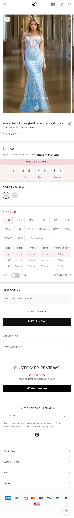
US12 (66, 220)
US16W (31, 229)
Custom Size (37, 238)
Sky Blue (6, 195)
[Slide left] (30, 119)
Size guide (60, 275)
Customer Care (11, 462)
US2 (8, 220)
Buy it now (37, 321)
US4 (19, 220)
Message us (11, 290)
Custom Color (14, 195)
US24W (8, 238)
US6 (31, 220)
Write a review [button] (37, 388)
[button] (4, 4)
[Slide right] (44, 119)
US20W (55, 229)
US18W (43, 229)
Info (5, 472)
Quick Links (9, 451)
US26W (19, 238)
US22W (66, 229)
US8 (43, 220)
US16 (19, 229)
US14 (7, 229)
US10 (54, 220)
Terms (6, 483)
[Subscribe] (64, 416)
